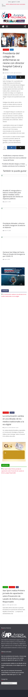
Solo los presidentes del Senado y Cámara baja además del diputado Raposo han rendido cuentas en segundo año (13, 658)
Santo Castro (16, 427)
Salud (11, 49)
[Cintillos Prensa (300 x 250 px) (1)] (14, 443)
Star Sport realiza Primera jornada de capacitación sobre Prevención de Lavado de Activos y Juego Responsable (14, 596)
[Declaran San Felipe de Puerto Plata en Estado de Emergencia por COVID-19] (14, 237)
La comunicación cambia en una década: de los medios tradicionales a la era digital (13, 420)
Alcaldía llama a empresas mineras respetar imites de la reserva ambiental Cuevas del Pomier (14, 158)
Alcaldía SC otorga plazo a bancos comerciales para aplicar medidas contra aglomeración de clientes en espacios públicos (13, 194)
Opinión (12, 412)
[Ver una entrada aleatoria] (25, 26)
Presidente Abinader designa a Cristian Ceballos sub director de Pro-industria (13, 165)
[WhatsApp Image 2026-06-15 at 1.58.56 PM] (13, 268)
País (17, 587)
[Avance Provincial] (3, 26)
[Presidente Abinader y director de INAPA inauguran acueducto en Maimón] (14, 208)
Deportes (5, 587)
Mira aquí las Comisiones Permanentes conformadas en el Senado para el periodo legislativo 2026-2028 (12, 672)
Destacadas (5, 49)
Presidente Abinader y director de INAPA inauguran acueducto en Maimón (14, 225)
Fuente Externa (18, 73)
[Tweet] (20, 77)
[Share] (11, 77)
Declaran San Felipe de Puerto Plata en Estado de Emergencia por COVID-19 (14, 254)
